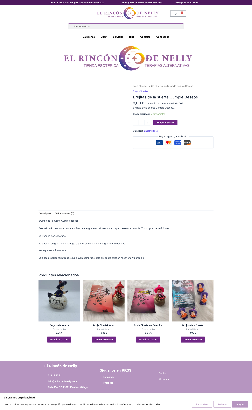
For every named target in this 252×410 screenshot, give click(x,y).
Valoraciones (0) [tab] (64, 213)
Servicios (118, 37)
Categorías (89, 37)
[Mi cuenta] (156, 379)
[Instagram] (101, 376)
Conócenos (162, 37)
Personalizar (202, 404)
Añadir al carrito (165, 122)
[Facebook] (101, 382)
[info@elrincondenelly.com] (45, 381)
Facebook (108, 383)
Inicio (135, 86)
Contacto (145, 37)
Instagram (108, 377)
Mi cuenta (164, 379)
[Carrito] (156, 373)
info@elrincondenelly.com (62, 381)
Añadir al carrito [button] (59, 339)
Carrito (162, 373)
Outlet (104, 37)
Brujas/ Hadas (147, 86)
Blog (131, 37)
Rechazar (222, 404)
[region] (126, 401)
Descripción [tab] (45, 213)
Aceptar (240, 404)
